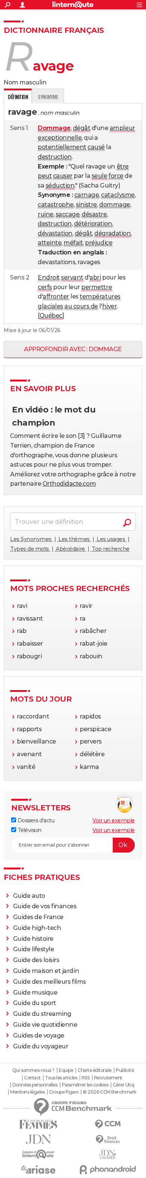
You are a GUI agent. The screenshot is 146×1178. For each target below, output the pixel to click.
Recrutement (108, 1077)
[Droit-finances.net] (107, 1139)
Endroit (49, 277)
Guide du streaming (42, 1013)
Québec (51, 315)
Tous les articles (61, 1077)
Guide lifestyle (33, 949)
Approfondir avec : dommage (73, 349)
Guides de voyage (38, 1035)
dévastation (55, 233)
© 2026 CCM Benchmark (109, 1092)
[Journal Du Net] (38, 1139)
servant (72, 277)
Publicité (125, 1070)
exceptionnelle (60, 137)
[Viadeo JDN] (107, 1154)
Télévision (29, 830)
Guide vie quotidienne (45, 1024)
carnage (86, 194)
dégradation (112, 233)
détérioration (93, 223)
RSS (86, 1077)
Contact (32, 1077)
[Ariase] (38, 1169)
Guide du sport (34, 1003)
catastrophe (56, 204)
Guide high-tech (37, 927)
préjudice (98, 242)
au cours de (81, 306)
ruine (46, 214)
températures (100, 296)
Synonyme (48, 97)
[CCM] (107, 1124)
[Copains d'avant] (38, 1154)
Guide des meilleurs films (49, 981)
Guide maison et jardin (46, 970)
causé (96, 147)
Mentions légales (27, 1092)
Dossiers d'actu (35, 820)
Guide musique (35, 992)
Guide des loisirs (36, 960)
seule (99, 175)
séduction (60, 185)
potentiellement (62, 147)
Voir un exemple (113, 820)
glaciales (50, 306)
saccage (68, 214)
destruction (55, 156)
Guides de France (38, 917)
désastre (94, 214)
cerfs (45, 287)
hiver (109, 306)
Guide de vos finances (45, 906)
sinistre (86, 204)
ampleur (122, 128)
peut (45, 175)
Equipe (66, 1070)
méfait (73, 242)
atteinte (49, 242)
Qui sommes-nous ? (33, 1070)
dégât (82, 128)
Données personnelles (34, 1085)
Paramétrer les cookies (85, 1085)
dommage (114, 204)
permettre (96, 287)
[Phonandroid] (107, 1169)
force (116, 175)
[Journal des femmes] (38, 1124)
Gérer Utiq (123, 1085)
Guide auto (29, 895)
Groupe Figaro (64, 1092)
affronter (56, 296)
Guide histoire (33, 938)
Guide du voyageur (41, 1046)
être (123, 166)
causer (63, 175)
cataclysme (117, 194)
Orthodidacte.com (69, 483)
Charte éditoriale (94, 1070)
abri (95, 277)
